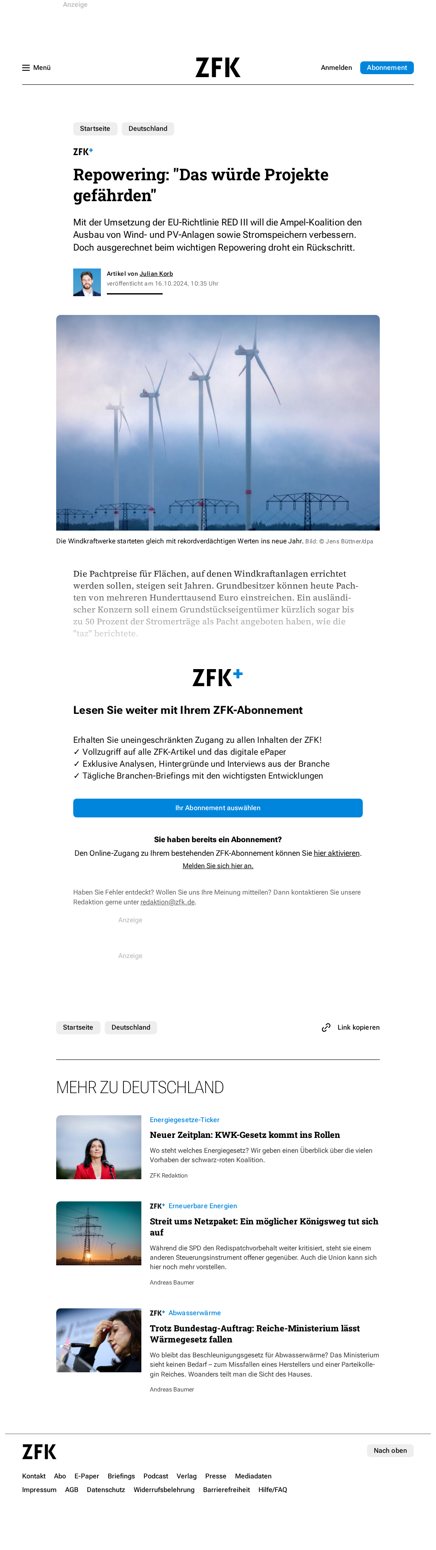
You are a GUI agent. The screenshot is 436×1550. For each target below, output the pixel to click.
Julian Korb (156, 273)
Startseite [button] (218, 67)
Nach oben (390, 1450)
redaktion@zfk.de (168, 902)
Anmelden (336, 68)
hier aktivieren (337, 853)
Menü (42, 68)
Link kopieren (359, 1027)
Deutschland (148, 128)
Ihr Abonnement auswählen (218, 808)
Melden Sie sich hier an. (218, 866)
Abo (387, 68)
